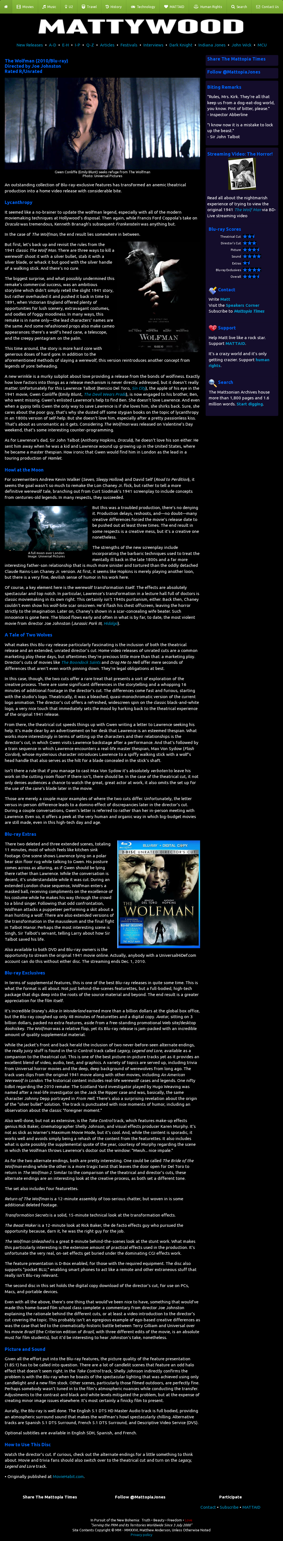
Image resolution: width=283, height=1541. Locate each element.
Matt (225, 299)
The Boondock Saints (80, 662)
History (115, 7)
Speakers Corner (242, 305)
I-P (77, 45)
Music (51, 7)
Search (241, 7)
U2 (70, 7)
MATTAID (176, 7)
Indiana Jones (212, 45)
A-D (52, 45)
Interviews (153, 45)
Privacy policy (141, 1535)
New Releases (30, 45)
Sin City (139, 388)
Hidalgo (111, 623)
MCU (262, 45)
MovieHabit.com (68, 1476)
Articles (107, 45)
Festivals (128, 45)
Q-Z (90, 45)
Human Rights (210, 7)
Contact (208, 1507)
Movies (27, 7)
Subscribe (229, 1507)
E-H (65, 45)
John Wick (241, 45)
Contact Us (269, 7)
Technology (145, 7)
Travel (91, 7)
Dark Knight (180, 45)
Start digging (250, 404)
